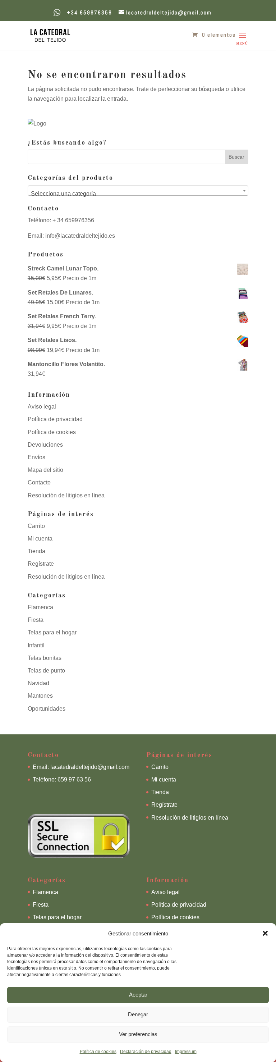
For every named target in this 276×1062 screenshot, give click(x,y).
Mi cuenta (40, 538)
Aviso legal (42, 407)
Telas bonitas (44, 658)
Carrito (36, 526)
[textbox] (138, 194)
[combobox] (138, 191)
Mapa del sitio (45, 470)
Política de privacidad (55, 419)
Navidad (38, 683)
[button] (265, 933)
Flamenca (40, 607)
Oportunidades (46, 709)
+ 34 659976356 (72, 220)
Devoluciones (45, 445)
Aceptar (138, 995)
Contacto (39, 482)
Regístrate (41, 564)
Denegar (138, 1014)
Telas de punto (46, 670)
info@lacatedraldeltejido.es (80, 236)
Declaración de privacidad (145, 1051)
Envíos (36, 457)
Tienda (36, 551)
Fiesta (35, 620)
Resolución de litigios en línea (66, 495)
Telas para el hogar (52, 632)
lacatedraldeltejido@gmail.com (89, 767)
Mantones (40, 696)
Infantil (36, 645)
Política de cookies (98, 1051)
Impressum (186, 1051)
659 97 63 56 (74, 779)
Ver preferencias (138, 1034)
